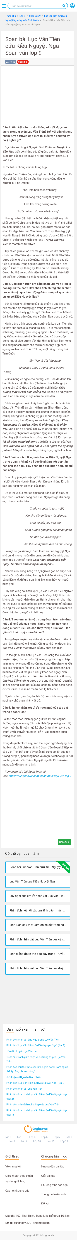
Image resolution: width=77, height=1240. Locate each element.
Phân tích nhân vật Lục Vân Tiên (24, 1088)
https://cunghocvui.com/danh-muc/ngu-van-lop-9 (39, 776)
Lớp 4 (32, 1137)
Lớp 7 (69, 1137)
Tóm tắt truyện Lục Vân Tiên (22, 1051)
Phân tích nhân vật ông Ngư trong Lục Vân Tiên (32, 1039)
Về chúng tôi (13, 1166)
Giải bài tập (48, 1175)
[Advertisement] (38, 96)
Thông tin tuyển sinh (53, 1194)
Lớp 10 (37, 1141)
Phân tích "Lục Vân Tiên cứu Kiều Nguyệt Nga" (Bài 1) (35, 1045)
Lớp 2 (8, 1137)
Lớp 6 (57, 1137)
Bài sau (63, 842)
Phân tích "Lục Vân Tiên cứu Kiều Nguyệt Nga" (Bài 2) (35, 1082)
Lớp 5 (45, 1137)
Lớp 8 (12, 1141)
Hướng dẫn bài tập (52, 1166)
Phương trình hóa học (54, 1185)
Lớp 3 (20, 1137)
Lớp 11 (50, 1141)
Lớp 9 (24, 1141)
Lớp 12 (64, 1141)
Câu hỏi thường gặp (17, 1190)
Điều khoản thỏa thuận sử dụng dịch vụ (19, 1178)
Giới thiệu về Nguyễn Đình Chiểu (23, 1077)
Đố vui (45, 1203)
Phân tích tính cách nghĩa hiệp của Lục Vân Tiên (32, 1104)
